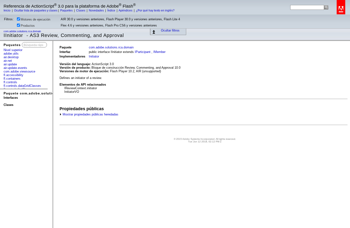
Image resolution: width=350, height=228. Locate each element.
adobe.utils (11, 53)
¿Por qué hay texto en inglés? (155, 10)
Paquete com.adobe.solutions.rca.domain (42, 93)
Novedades (97, 10)
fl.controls (10, 82)
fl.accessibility (13, 75)
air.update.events (15, 68)
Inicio (7, 10)
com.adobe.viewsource (19, 71)
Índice (111, 10)
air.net (8, 60)
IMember (159, 52)
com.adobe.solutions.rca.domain (23, 31)
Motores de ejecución (35, 19)
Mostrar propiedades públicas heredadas (90, 114)
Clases (81, 10)
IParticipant (142, 52)
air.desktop (11, 57)
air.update (10, 64)
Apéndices (126, 10)
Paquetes (66, 10)
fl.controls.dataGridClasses (22, 86)
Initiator (94, 56)
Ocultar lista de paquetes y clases (35, 10)
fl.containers (12, 78)
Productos (28, 25)
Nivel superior (13, 50)
